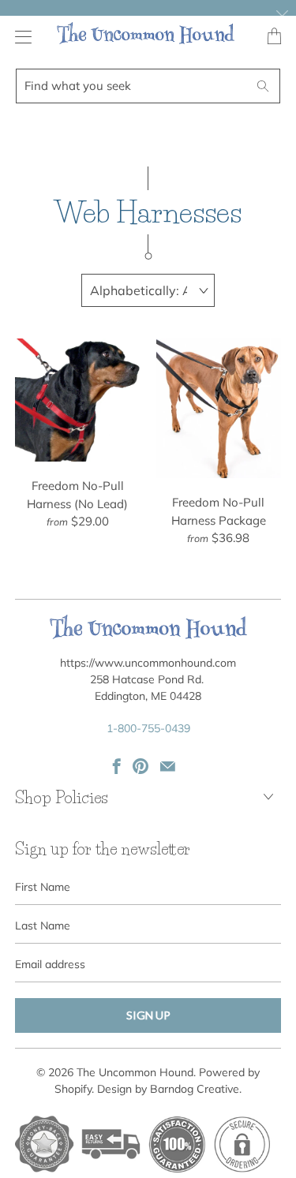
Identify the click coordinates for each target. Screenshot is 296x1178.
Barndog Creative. (196, 1089)
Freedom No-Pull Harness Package (218, 408)
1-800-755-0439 (148, 728)
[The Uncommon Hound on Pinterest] (140, 766)
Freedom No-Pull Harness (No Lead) (77, 400)
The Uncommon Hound (135, 1072)
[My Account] (19, 36)
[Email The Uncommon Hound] (167, 766)
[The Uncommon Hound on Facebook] (117, 766)
